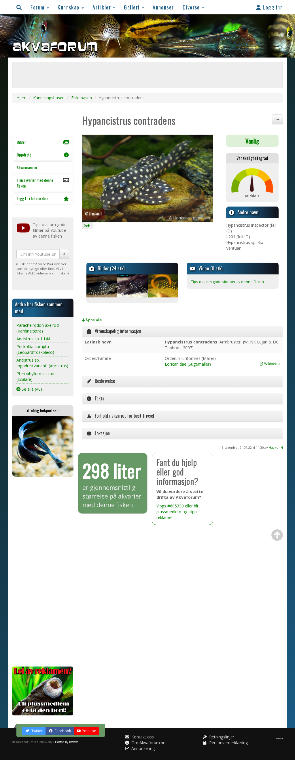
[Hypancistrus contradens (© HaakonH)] (147, 179)
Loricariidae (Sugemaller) (188, 364)
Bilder (21, 142)
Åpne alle (93, 320)
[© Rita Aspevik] (101, 285)
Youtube (89, 730)
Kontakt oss (142, 737)
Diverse (192, 7)
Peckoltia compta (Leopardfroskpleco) (35, 349)
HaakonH (276, 447)
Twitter (37, 730)
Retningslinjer (221, 737)
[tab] (182, 331)
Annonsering (142, 748)
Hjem (21, 97)
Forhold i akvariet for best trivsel (122, 415)
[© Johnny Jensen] (132, 285)
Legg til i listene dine (32, 198)
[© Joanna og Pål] (163, 285)
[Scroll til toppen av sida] (277, 535)
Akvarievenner (27, 167)
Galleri (132, 7)
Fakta (97, 398)
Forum (38, 7)
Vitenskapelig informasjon (116, 331)
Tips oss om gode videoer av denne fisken (227, 281)
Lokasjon (100, 433)
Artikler (102, 7)
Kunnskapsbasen (49, 97)
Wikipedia (271, 363)
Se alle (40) (31, 389)
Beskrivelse (103, 380)
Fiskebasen (81, 97)
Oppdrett (24, 155)
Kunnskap (69, 7)
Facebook (62, 730)
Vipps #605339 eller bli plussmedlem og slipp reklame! (177, 511)
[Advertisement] (42, 571)
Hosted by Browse (66, 742)
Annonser (163, 7)
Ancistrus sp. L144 (33, 338)
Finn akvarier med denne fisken (35, 183)
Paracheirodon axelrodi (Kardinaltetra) (38, 328)
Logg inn (272, 7)
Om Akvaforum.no (148, 742)
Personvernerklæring (228, 742)
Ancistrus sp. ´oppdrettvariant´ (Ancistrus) (42, 362)
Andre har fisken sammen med (39, 308)
